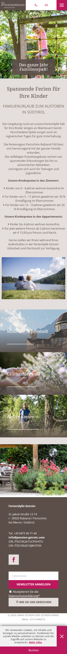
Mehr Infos (35, 642)
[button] (62, 5)
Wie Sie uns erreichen (35, 602)
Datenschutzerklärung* (24, 596)
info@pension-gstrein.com (27, 537)
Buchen (34, 650)
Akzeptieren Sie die (24, 594)
